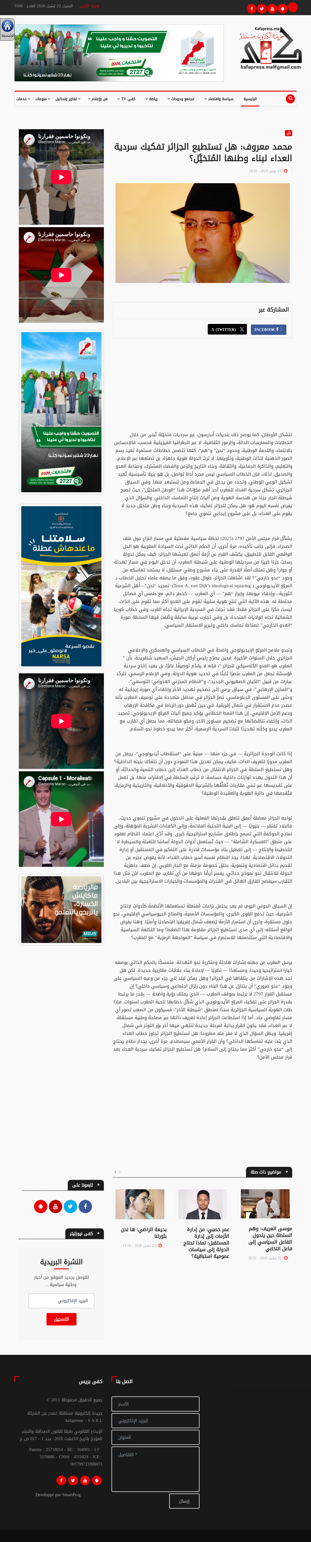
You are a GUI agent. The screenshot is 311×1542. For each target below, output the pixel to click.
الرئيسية (250, 99)
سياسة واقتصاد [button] (220, 99)
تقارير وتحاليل (67, 99)
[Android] (97, 1480)
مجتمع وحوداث (182, 99)
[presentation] (120, 1172)
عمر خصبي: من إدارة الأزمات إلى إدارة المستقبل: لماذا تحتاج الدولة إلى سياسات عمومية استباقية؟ (206, 1243)
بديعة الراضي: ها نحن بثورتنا (144, 1233)
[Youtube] (271, 8)
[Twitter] (261, 8)
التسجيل (61, 1319)
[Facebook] (251, 8)
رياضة (153, 99)
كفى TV (127, 99)
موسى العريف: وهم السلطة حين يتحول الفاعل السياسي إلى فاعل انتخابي (270, 1238)
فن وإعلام (99, 99)
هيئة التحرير (89, 6)
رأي (288, 133)
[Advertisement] (202, 388)
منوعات (42, 99)
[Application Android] (282, 8)
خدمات (22, 99)
